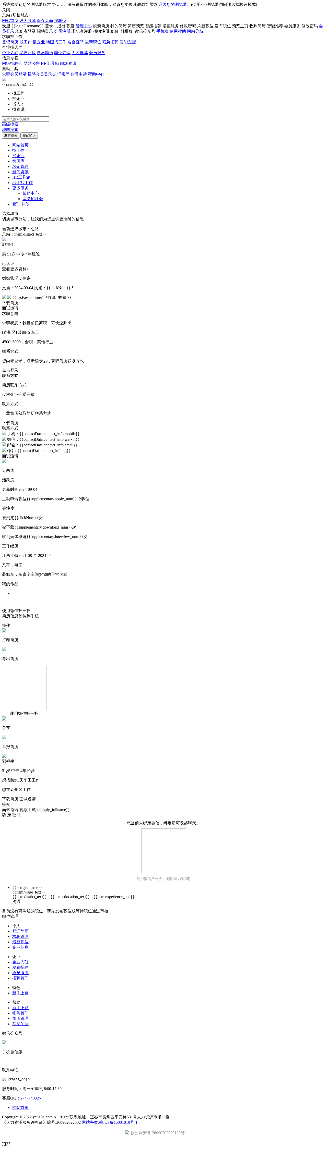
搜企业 (39, 42)
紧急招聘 (110, 42)
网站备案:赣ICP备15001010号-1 (109, 1122)
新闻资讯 (20, 172)
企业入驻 (10, 53)
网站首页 (10, 20)
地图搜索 (10, 129)
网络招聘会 (12, 63)
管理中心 (84, 26)
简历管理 (20, 1018)
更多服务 (20, 188)
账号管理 (20, 1013)
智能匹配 (128, 42)
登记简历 (10, 42)
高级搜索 (10, 124)
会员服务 (97, 53)
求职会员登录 (14, 74)
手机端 (162, 31)
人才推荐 (80, 53)
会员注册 (62, 31)
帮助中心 (96, 74)
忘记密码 (61, 74)
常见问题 (20, 1024)
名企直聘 (75, 42)
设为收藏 (27, 20)
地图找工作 (56, 42)
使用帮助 (178, 31)
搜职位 (60, 20)
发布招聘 (20, 967)
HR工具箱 (50, 63)
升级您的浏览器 (172, 4)
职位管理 (62, 53)
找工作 (25, 42)
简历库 (18, 161)
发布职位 (27, 53)
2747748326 (30, 1098)
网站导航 (195, 31)
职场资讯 (68, 63)
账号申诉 (79, 74)
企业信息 (20, 947)
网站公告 (32, 63)
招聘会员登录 (40, 74)
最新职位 (93, 42)
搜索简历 (45, 53)
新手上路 (20, 993)
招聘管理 (20, 978)
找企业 (18, 156)
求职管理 (20, 936)
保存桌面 (45, 20)
